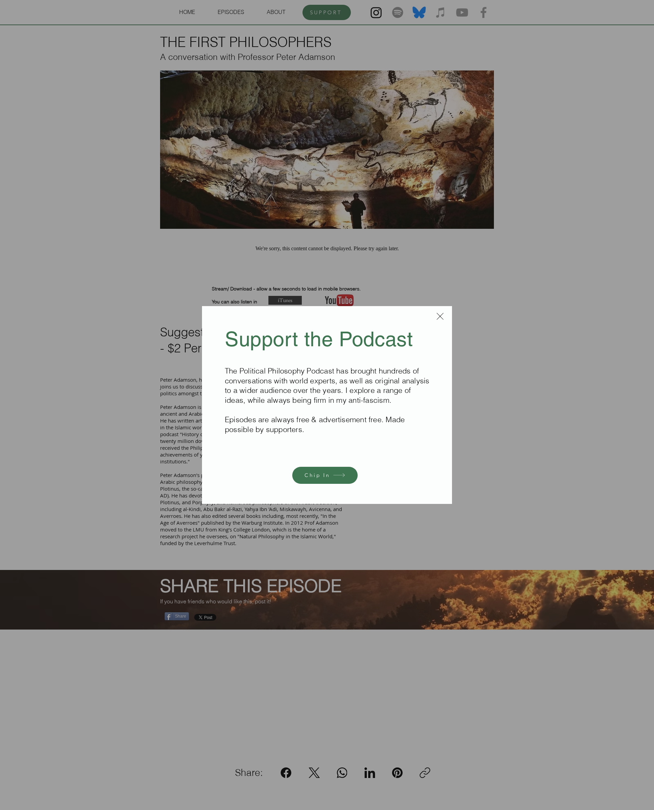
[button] (440, 316)
